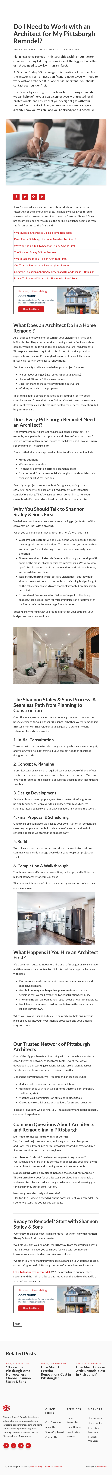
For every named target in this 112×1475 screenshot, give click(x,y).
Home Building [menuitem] (74, 1427)
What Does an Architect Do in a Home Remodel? (43, 232)
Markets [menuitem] (95, 1409)
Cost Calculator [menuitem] (53, 1422)
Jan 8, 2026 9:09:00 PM (17, 1363)
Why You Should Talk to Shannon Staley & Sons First (44, 245)
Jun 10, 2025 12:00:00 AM (89, 1363)
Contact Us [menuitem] (51, 1437)
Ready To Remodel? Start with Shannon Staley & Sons (45, 278)
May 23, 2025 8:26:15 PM (53, 1363)
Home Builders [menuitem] (95, 1423)
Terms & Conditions (53, 1466)
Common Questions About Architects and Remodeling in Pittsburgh (54, 271)
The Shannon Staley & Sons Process (35, 252)
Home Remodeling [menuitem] (73, 1420)
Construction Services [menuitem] (73, 1434)
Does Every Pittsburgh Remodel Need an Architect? (45, 239)
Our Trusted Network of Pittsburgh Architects (42, 265)
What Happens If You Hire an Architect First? (40, 258)
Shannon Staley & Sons (30, 49)
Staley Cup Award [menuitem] (54, 1432)
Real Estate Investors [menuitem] (94, 1430)
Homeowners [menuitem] (95, 1418)
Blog (17, 1324)
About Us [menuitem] (50, 1427)
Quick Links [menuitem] (50, 1411)
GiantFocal (102, 1466)
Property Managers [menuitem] (93, 1438)
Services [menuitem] (74, 1409)
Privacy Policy (36, 1466)
